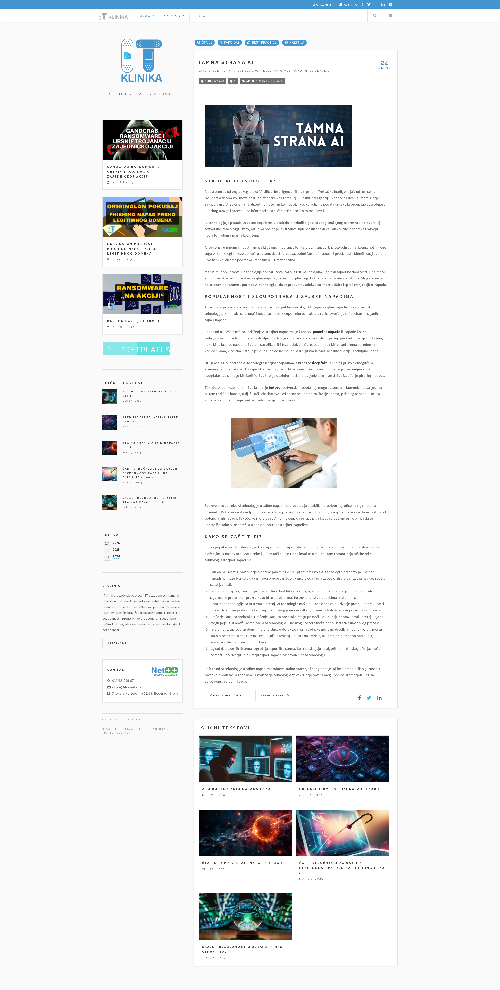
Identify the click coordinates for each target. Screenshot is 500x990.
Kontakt (351, 4)
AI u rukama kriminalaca (230, 789)
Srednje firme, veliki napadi (331, 789)
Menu (390, 15)
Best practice (264, 42)
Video (200, 15)
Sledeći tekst (274, 695)
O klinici (323, 4)
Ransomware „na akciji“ (134, 321)
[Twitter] (369, 4)
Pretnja (296, 42)
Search (375, 15)
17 (107, 542)
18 (107, 556)
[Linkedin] (383, 4)
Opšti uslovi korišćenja (123, 719)
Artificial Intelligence (264, 81)
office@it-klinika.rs (126, 687)
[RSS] (390, 4)
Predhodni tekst (228, 695)
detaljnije (117, 643)
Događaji (173, 15)
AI (235, 81)
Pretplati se (148, 350)
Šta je (207, 42)
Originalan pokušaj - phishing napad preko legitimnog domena (132, 248)
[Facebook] (376, 4)
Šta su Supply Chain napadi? (234, 863)
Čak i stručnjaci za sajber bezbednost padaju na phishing (150, 473)
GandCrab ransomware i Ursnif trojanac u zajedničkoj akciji (135, 171)
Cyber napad (214, 81)
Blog (146, 15)
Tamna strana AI (226, 62)
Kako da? (231, 42)
